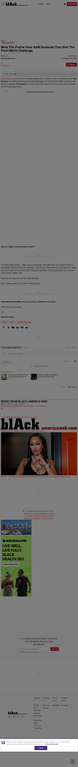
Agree (41, 748)
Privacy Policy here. (52, 744)
